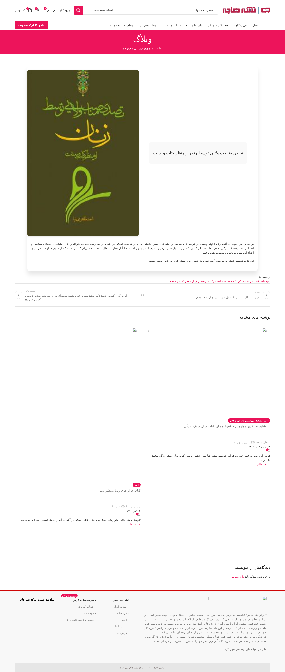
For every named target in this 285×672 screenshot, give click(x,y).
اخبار (232, 420)
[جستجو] (78, 10)
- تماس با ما (122, 626)
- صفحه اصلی (121, 606)
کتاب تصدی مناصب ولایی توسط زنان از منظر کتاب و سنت (203, 281)
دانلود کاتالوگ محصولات (31, 25)
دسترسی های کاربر (79, 599)
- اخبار (125, 619)
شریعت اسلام (246, 281)
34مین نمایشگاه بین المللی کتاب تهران (252, 420)
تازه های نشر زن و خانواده (138, 48)
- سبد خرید (89, 613)
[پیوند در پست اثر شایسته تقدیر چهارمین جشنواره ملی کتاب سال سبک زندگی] (207, 395)
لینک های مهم (121, 599)
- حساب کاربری (87, 606)
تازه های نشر (263, 281)
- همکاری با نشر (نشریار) (81, 619)
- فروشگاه (123, 613)
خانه (159, 48)
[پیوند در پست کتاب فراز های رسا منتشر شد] (77, 425)
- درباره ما (123, 632)
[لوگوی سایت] (246, 9)
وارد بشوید (238, 576)
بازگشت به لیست (142, 295)
